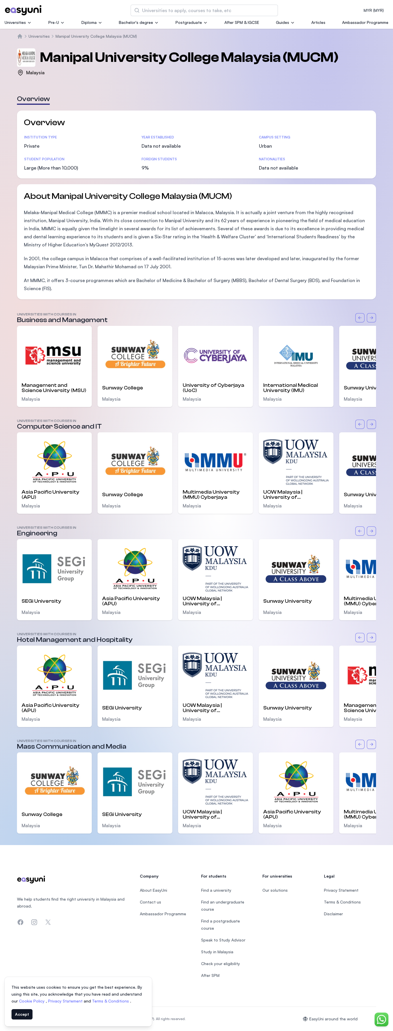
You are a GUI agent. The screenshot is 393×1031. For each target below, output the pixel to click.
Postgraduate (188, 22)
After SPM (210, 975)
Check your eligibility (220, 963)
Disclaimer (333, 913)
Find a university (216, 890)
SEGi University (41, 601)
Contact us (150, 901)
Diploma (89, 22)
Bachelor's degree (136, 22)
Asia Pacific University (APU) (50, 495)
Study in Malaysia (217, 951)
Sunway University (287, 601)
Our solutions (275, 890)
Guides (282, 22)
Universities (15, 22)
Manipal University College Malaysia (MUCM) (96, 36)
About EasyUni (153, 890)
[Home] (20, 36)
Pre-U (53, 22)
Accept (22, 1014)
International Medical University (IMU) (290, 388)
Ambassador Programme (365, 22)
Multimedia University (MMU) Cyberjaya (211, 495)
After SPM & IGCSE (241, 22)
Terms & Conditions (111, 1000)
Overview (33, 99)
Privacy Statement (66, 1000)
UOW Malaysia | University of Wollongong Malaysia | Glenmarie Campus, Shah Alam (295, 495)
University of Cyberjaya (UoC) (213, 388)
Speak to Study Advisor (223, 939)
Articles (318, 22)
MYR (374, 10)
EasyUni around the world (333, 1018)
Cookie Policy (32, 1000)
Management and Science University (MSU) (54, 388)
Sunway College (122, 388)
